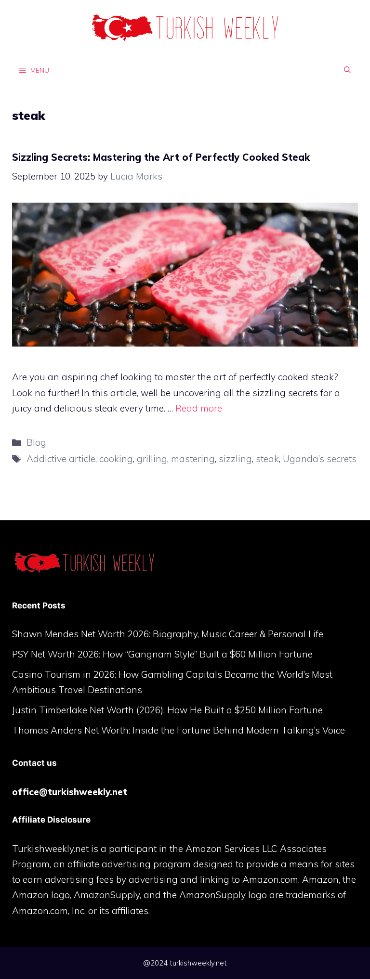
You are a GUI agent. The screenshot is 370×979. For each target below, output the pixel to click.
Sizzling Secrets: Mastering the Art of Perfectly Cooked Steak (161, 157)
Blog (36, 442)
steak (267, 458)
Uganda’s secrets (320, 458)
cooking (116, 458)
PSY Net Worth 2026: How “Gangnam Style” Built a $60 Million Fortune (162, 654)
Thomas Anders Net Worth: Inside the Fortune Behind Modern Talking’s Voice (178, 730)
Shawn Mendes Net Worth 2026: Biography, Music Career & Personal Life (167, 634)
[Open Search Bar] (347, 69)
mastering (193, 458)
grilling (152, 458)
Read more (198, 408)
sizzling (235, 458)
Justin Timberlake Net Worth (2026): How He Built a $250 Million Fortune (167, 710)
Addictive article (60, 458)
